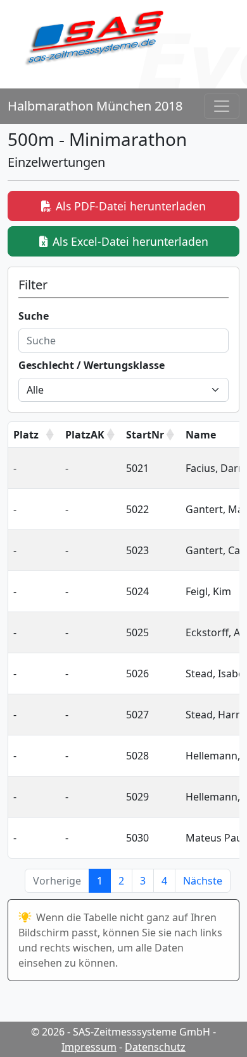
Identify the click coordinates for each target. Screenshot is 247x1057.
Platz (26, 435)
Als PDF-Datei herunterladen (131, 206)
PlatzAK (84, 435)
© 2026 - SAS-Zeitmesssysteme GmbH (120, 1032)
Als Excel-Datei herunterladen (130, 241)
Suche (33, 316)
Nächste (202, 881)
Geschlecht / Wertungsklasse (91, 365)
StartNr (145, 435)
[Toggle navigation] (221, 106)
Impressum (89, 1047)
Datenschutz (155, 1047)
